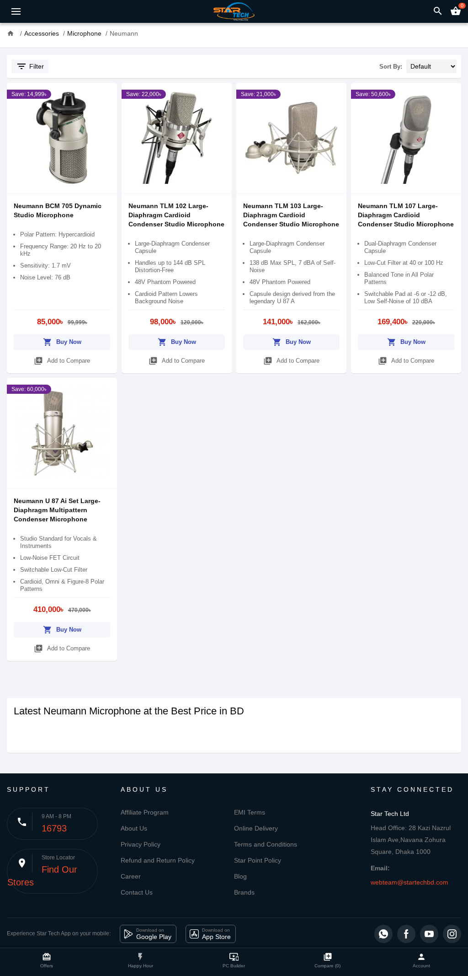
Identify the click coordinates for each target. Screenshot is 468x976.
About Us (134, 828)
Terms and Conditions (265, 844)
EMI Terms (249, 812)
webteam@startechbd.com (409, 882)
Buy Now (62, 342)
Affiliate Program (145, 812)
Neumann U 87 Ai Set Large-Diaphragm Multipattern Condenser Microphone (57, 510)
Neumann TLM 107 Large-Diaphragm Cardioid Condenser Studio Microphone (406, 215)
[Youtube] (429, 934)
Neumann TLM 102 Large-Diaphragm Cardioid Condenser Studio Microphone (176, 215)
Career (131, 876)
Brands (244, 892)
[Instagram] (452, 934)
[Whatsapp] (383, 934)
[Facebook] (406, 934)
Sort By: (390, 66)
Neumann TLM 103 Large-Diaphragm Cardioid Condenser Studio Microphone (291, 215)
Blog (240, 876)
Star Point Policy (257, 860)
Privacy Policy (140, 844)
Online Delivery (256, 828)
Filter (30, 66)
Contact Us (137, 892)
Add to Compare (62, 360)
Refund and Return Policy (158, 860)
